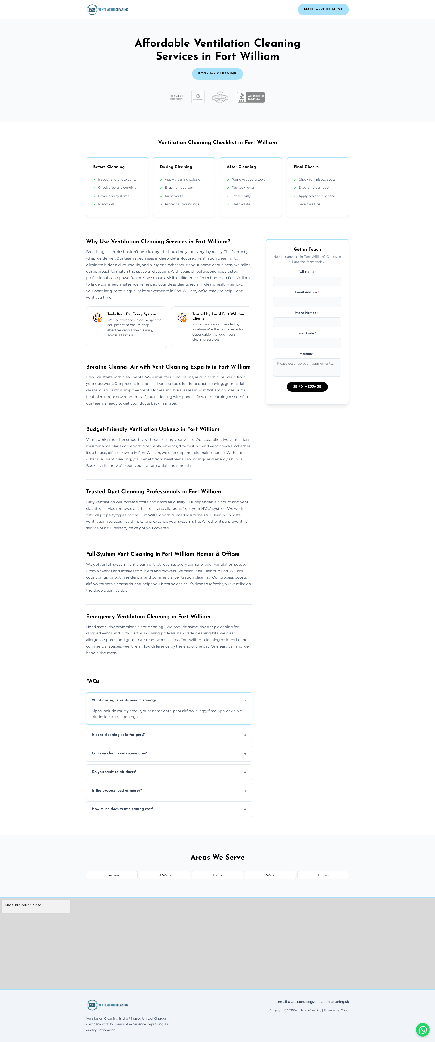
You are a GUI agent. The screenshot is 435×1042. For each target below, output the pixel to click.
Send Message (307, 386)
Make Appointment (323, 9)
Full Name (307, 272)
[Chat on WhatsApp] (423, 1030)
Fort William (165, 875)
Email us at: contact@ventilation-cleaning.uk (313, 1002)
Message (307, 353)
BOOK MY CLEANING (217, 73)
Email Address (307, 292)
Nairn (217, 875)
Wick (270, 875)
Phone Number (307, 313)
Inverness (111, 875)
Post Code (307, 333)
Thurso (323, 875)
